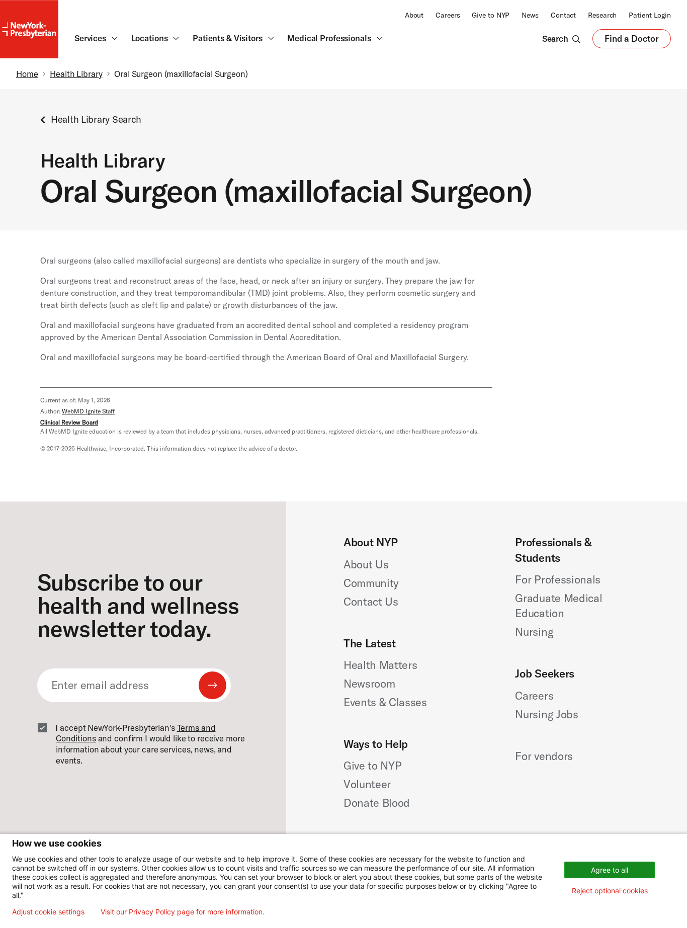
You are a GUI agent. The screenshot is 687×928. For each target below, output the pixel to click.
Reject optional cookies (610, 890)
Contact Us (370, 602)
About (414, 15)
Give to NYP (490, 15)
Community (371, 583)
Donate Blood (376, 803)
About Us (365, 564)
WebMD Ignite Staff (88, 411)
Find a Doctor (632, 41)
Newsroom (369, 684)
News (530, 15)
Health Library (76, 73)
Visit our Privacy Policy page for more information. (183, 912)
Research (602, 15)
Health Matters (380, 665)
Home (27, 73)
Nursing (534, 632)
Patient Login (650, 15)
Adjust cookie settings (48, 912)
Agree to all (609, 870)
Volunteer (367, 784)
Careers (448, 15)
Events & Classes (385, 702)
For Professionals (557, 579)
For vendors (543, 756)
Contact (563, 15)
